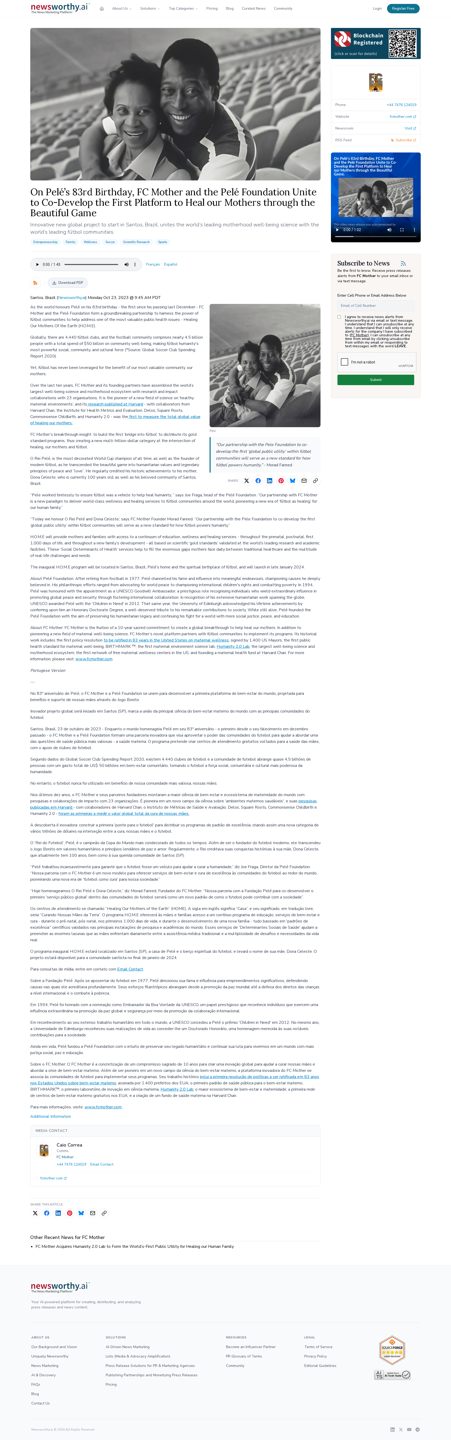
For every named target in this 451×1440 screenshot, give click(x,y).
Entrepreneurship (45, 242)
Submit (376, 379)
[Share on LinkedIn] (270, 481)
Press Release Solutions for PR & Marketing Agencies (150, 1365)
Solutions (148, 8)
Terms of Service (318, 1346)
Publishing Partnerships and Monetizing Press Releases (152, 1375)
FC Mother (65, 1157)
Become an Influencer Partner (251, 1346)
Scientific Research (136, 242)
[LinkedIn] (392, 1429)
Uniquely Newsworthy (49, 1356)
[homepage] (102, 8)
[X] (401, 1429)
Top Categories (181, 8)
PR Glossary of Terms (244, 1356)
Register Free (403, 8)
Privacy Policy (315, 1356)
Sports (162, 242)
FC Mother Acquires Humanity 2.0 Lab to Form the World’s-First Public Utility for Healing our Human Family (134, 1246)
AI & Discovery (43, 1375)
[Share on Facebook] (258, 481)
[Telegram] (418, 1429)
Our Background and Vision (54, 1346)
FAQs (35, 1384)
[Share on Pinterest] (281, 481)
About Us (120, 8)
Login (377, 8)
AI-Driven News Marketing (128, 1346)
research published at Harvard (115, 404)
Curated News (254, 8)
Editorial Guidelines (320, 1365)
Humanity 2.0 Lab (233, 646)
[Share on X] (247, 481)
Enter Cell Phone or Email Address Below (371, 295)
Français (153, 264)
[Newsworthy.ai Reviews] (392, 1350)
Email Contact (130, 969)
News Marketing (44, 1365)
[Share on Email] (304, 481)
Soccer (110, 242)
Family (70, 242)
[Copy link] (316, 481)
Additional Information (50, 1116)
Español (170, 264)
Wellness (90, 242)
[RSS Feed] (35, 282)
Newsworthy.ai (71, 298)
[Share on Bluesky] (293, 481)
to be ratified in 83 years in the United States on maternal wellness (166, 640)
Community (283, 8)
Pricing (212, 8)
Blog (230, 8)
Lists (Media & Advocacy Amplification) (138, 1356)
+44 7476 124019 (71, 1164)
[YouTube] (409, 1429)
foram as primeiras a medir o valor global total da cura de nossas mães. (123, 813)
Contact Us (40, 1403)
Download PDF (70, 282)
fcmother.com (51, 1178)
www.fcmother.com (93, 659)
